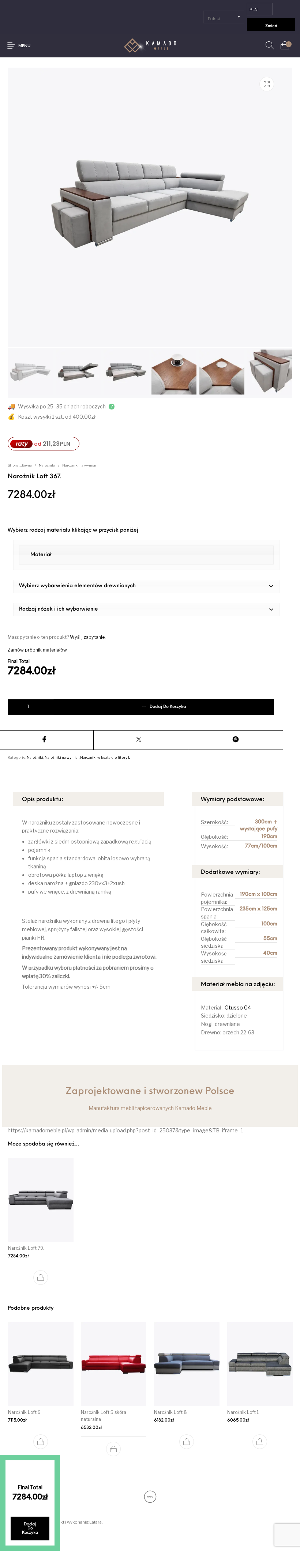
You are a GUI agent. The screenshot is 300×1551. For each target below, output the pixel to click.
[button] (146, 586)
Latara (95, 1522)
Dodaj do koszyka (168, 707)
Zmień (271, 26)
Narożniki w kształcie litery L (105, 757)
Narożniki (47, 465)
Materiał (41, 555)
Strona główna (20, 465)
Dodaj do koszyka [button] (40, 1277)
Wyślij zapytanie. (88, 637)
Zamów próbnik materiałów (37, 650)
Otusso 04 (238, 1007)
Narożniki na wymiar (79, 465)
